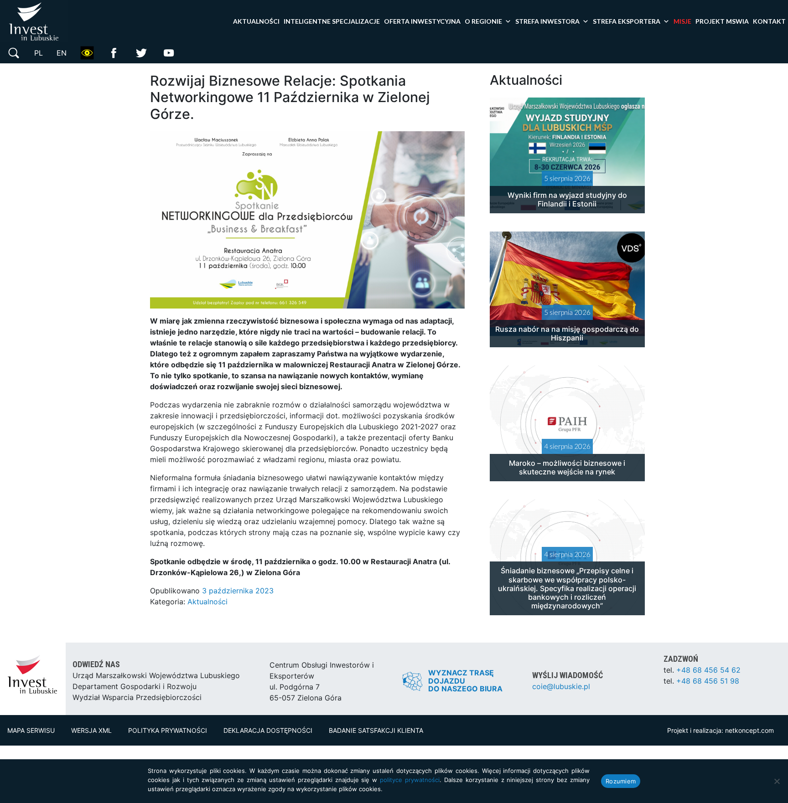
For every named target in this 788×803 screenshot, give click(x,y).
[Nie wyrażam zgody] (776, 781)
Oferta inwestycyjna (422, 21)
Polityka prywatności (167, 730)
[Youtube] (169, 52)
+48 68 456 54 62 (708, 669)
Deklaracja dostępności (267, 730)
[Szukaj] (14, 52)
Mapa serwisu (31, 730)
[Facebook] (114, 52)
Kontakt (769, 21)
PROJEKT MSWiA (722, 21)
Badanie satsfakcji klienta (376, 730)
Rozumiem (621, 781)
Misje (682, 21)
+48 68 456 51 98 (707, 680)
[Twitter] (141, 52)
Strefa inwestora (547, 21)
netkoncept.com (749, 730)
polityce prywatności (410, 779)
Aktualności (256, 21)
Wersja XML (91, 730)
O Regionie (483, 21)
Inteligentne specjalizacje (332, 21)
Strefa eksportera (626, 21)
